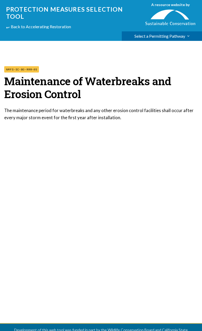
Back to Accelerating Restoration (41, 26)
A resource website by (170, 4)
